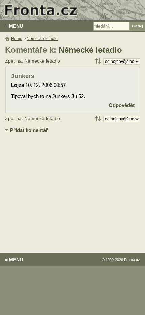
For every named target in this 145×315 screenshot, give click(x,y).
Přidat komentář (29, 130)
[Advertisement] (72, 188)
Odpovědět (122, 105)
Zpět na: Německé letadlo (32, 61)
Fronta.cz (132, 260)
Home (16, 38)
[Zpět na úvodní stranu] (72, 10)
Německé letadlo (90, 49)
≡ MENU (14, 26)
